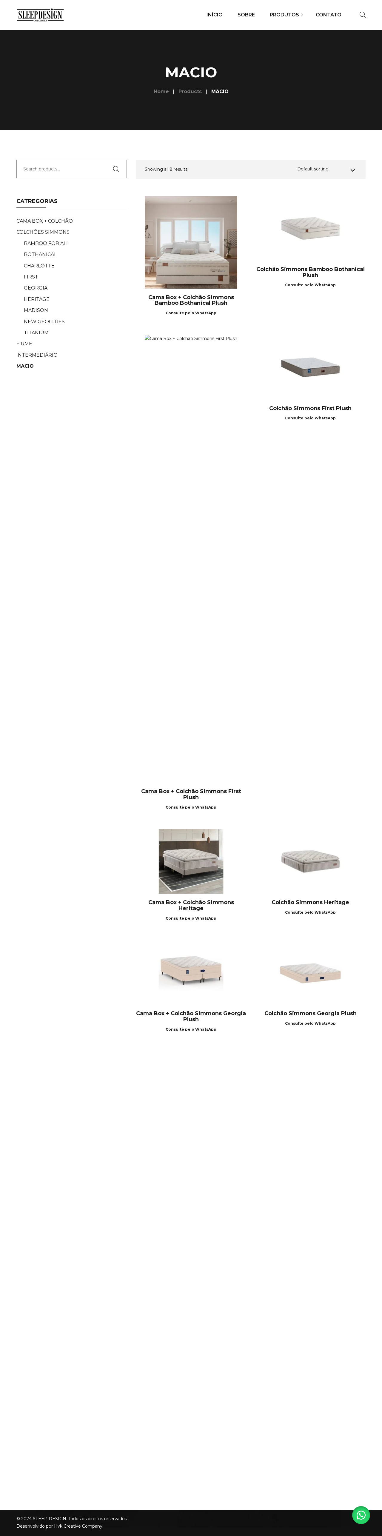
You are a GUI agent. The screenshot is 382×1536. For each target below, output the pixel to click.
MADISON (36, 310)
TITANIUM (36, 332)
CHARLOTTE (39, 266)
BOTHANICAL (40, 254)
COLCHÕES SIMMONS (43, 232)
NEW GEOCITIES (44, 321)
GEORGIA (35, 288)
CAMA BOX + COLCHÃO (44, 221)
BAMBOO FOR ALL (46, 243)
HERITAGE (37, 299)
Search (118, 168)
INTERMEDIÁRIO (37, 355)
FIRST (31, 277)
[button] (361, 1515)
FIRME (24, 344)
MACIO (25, 366)
